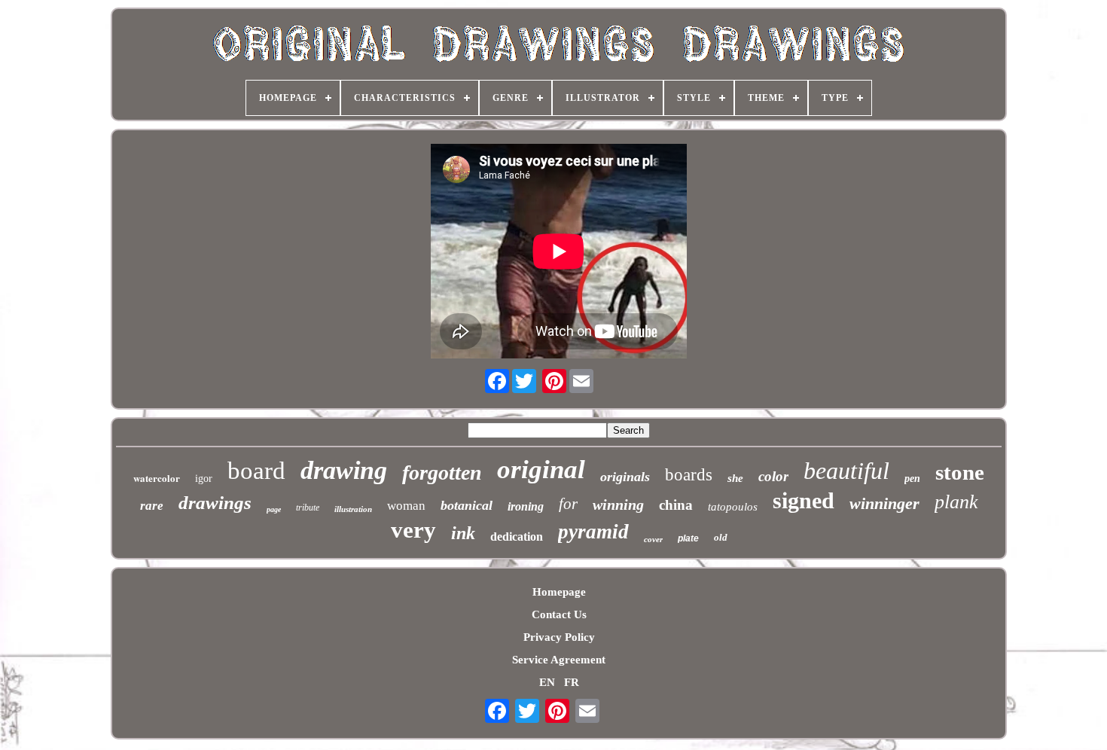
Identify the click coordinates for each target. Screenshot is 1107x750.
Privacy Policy (559, 637)
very (413, 530)
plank (956, 502)
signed (803, 500)
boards (688, 474)
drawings (215, 502)
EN (547, 682)
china (676, 505)
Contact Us (559, 614)
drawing (343, 470)
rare (151, 505)
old (720, 537)
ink (463, 533)
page (274, 509)
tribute (307, 507)
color (773, 476)
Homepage (559, 592)
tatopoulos (733, 507)
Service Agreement (558, 660)
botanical (467, 505)
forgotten (442, 472)
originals (625, 476)
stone (959, 472)
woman (406, 505)
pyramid (593, 531)
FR (571, 682)
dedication (516, 536)
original (541, 469)
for (568, 504)
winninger (884, 503)
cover (653, 539)
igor (203, 478)
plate (688, 538)
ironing (526, 506)
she (735, 478)
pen (912, 478)
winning (618, 504)
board (256, 470)
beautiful (846, 470)
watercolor (156, 478)
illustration (353, 509)
